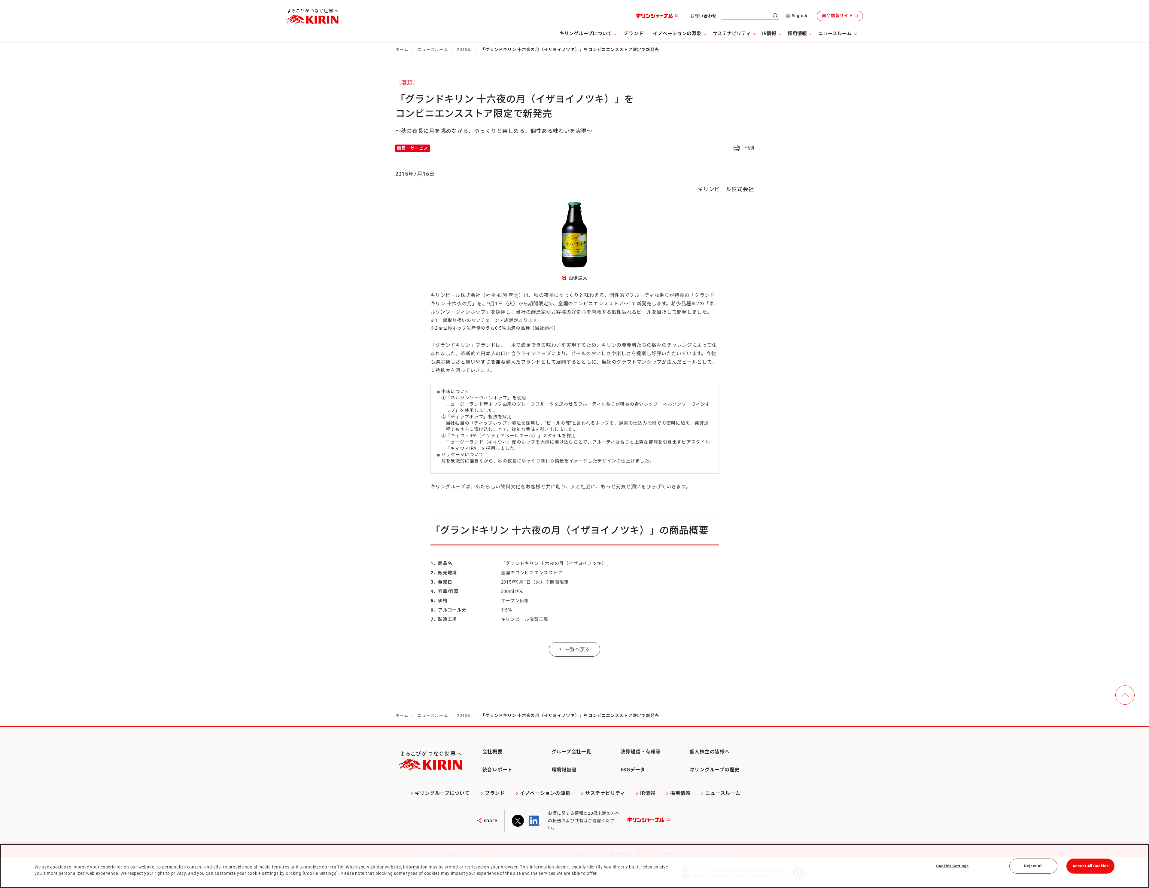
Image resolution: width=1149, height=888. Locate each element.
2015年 (464, 49)
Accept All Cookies (1090, 866)
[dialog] (574, 866)
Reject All (1033, 866)
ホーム (402, 49)
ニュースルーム (432, 49)
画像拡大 (578, 278)
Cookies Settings (952, 866)
